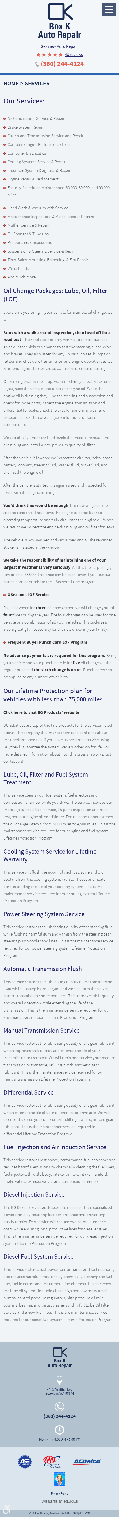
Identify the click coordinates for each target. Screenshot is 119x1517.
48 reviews (74, 54)
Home (11, 83)
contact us (12, 761)
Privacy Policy (59, 1493)
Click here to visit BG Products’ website (41, 712)
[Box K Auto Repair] (59, 21)
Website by (59, 1501)
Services (37, 83)
